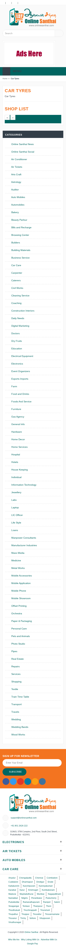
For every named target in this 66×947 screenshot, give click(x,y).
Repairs (15, 666)
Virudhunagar (14, 922)
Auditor (15, 189)
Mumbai (40, 894)
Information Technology (23, 484)
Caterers (16, 280)
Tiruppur (25, 914)
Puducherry (51, 898)
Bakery (15, 212)
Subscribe (15, 772)
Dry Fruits (16, 341)
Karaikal (12, 890)
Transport (16, 704)
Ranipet (46, 902)
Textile (14, 689)
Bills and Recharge (21, 227)
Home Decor (18, 439)
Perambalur (36, 898)
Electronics (17, 363)
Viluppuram (44, 918)
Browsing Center (20, 235)
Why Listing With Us (30, 939)
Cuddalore (13, 882)
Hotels (14, 462)
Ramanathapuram (31, 902)
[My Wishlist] (2, 2)
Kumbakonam (48, 890)
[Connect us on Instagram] (35, 781)
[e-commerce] (33, 17)
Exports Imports (19, 378)
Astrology (16, 182)
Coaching (16, 303)
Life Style (16, 522)
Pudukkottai (13, 902)
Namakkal (13, 898)
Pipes (14, 651)
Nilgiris (24, 898)
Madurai (12, 894)
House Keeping (19, 469)
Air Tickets (16, 167)
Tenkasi (26, 906)
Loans (14, 530)
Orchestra (16, 613)
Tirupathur (13, 914)
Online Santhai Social (22, 151)
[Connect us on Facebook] (6, 781)
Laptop (15, 507)
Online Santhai (32, 932)
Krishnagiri (33, 890)
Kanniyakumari (46, 886)
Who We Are (13, 939)
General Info (18, 424)
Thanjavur (37, 906)
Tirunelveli (45, 910)
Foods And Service (21, 401)
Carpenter (16, 272)
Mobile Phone (18, 590)
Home (5, 79)
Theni (48, 906)
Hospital (15, 454)
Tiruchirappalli (30, 910)
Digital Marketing (20, 325)
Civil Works (17, 288)
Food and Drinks (20, 394)
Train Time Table (20, 696)
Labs (14, 500)
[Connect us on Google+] (20, 781)
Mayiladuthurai (26, 894)
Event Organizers (20, 371)
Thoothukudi (14, 910)
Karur (22, 890)
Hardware (16, 431)
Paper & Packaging (21, 621)
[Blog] (8, 2)
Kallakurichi (13, 886)
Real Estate (17, 659)
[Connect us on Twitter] (13, 781)
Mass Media (17, 553)
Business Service (20, 257)
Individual (16, 477)
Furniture (16, 409)
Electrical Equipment (22, 356)
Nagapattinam (54, 894)
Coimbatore (52, 878)
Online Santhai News (22, 144)
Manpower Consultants (23, 537)
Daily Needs (17, 318)
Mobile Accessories (21, 575)
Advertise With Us (49, 939)
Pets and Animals (20, 636)
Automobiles (17, 204)
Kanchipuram (29, 886)
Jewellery (16, 492)
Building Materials (20, 250)
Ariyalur (12, 878)
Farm (14, 386)
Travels (15, 712)
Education (16, 348)
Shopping (16, 681)
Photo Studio (18, 643)
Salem (57, 902)
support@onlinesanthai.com (24, 818)
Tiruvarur (12, 918)
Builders (15, 242)
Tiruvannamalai (52, 914)
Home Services (19, 447)
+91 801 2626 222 (19, 826)
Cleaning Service (20, 295)
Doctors (15, 333)
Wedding (16, 719)
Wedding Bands (19, 727)
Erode (50, 882)
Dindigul (40, 882)
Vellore (32, 918)
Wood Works (18, 734)
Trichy (23, 918)
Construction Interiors (22, 310)
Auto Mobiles (18, 197)
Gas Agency (17, 416)
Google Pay (32, 943)
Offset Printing (19, 606)
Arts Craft (16, 174)
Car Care (16, 265)
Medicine (16, 560)
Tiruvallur (37, 914)
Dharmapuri (27, 882)
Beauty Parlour (19, 219)
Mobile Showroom (21, 598)
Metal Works (18, 568)
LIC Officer (17, 515)
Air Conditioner (19, 159)
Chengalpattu (25, 878)
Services (15, 674)
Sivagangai (13, 906)
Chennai (39, 878)
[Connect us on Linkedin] (27, 781)
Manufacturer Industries (24, 545)
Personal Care (19, 628)
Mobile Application (21, 583)
